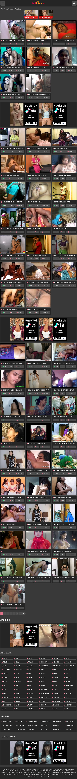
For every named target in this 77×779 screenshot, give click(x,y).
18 (17, 613)
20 (23, 613)
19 (20, 613)
